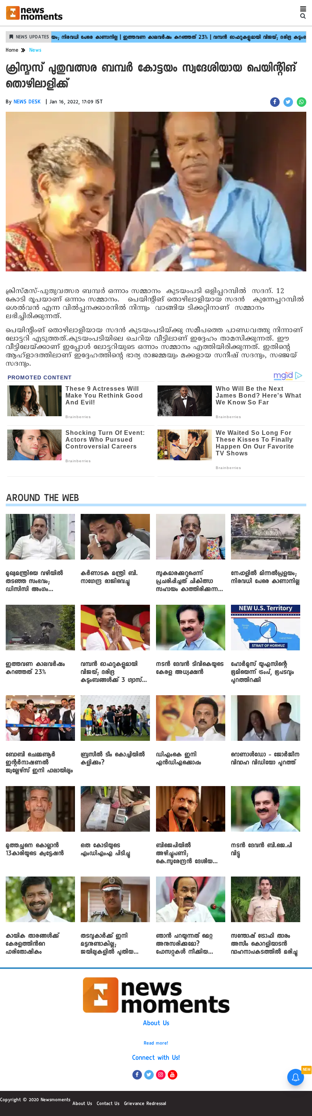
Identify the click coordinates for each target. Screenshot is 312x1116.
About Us (156, 1024)
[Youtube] (172, 1075)
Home (12, 51)
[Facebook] (137, 1075)
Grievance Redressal (145, 1104)
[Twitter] (149, 1075)
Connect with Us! (156, 1058)
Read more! (156, 1043)
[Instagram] (161, 1075)
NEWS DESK (27, 103)
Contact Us (108, 1104)
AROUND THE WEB (42, 499)
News (35, 51)
